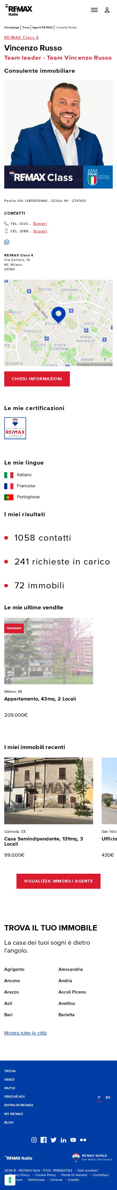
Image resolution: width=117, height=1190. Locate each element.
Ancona (12, 981)
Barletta (66, 1015)
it (99, 1097)
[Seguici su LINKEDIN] (63, 1140)
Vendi (9, 1080)
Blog (9, 1122)
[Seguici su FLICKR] (83, 1140)
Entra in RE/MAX (18, 1105)
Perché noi (14, 1097)
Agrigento (14, 969)
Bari (8, 1015)
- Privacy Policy (17, 1175)
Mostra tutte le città (25, 1033)
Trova (26, 27)
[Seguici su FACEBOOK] (44, 1140)
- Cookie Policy (43, 1175)
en (108, 1097)
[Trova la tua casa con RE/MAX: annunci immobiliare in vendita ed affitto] (18, 9)
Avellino (66, 1003)
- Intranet (54, 1180)
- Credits (71, 1180)
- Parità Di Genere (72, 1175)
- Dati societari (85, 1170)
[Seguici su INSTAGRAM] (34, 1140)
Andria (65, 981)
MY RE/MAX (13, 1114)
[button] (94, 10)
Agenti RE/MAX (42, 27)
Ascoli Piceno (72, 992)
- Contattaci (98, 1175)
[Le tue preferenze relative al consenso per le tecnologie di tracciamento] (10, 1180)
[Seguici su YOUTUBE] (73, 1140)
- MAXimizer (34, 1180)
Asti (8, 1003)
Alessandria (70, 969)
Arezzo (11, 992)
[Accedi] (107, 10)
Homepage (11, 27)
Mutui (9, 1088)
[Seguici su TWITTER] (54, 1140)
